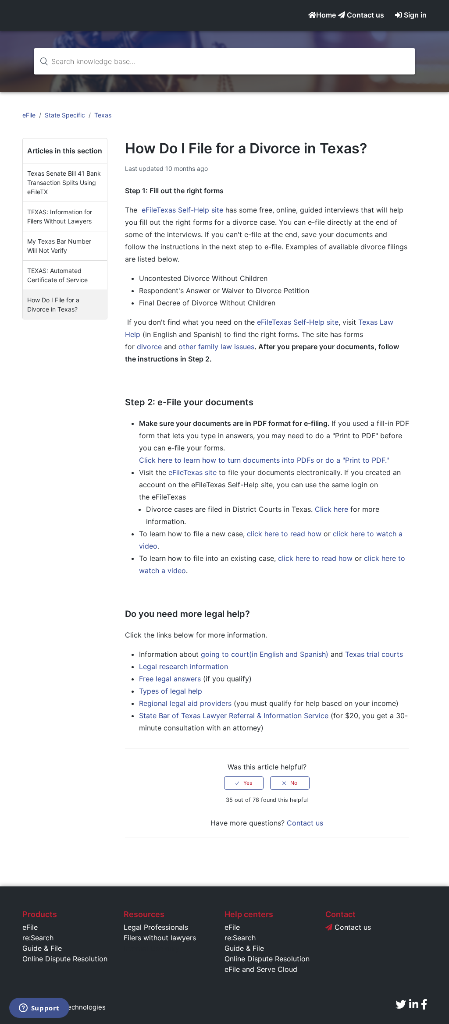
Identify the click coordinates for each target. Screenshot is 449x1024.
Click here (332, 509)
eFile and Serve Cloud (260, 969)
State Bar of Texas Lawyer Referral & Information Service (233, 715)
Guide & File (42, 948)
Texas (102, 115)
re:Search (37, 937)
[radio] (244, 783)
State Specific (65, 115)
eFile (29, 115)
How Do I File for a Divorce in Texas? (53, 304)
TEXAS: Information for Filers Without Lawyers (59, 216)
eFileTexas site (193, 472)
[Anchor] (260, 402)
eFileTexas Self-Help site (182, 210)
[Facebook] (424, 1004)
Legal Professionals (156, 927)
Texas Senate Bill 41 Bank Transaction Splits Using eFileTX (64, 182)
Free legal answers (170, 678)
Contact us (364, 15)
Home (326, 15)
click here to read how (284, 533)
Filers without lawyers (160, 937)
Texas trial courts (374, 654)
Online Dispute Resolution (64, 958)
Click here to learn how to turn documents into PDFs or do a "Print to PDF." (264, 460)
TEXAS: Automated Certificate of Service (57, 275)
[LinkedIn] (413, 1004)
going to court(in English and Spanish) (264, 654)
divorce (149, 346)
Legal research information (183, 666)
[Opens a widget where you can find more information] (39, 1009)
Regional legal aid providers (185, 703)
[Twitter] (401, 1004)
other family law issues (216, 346)
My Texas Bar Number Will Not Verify (59, 245)
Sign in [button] (415, 15)
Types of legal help (170, 691)
